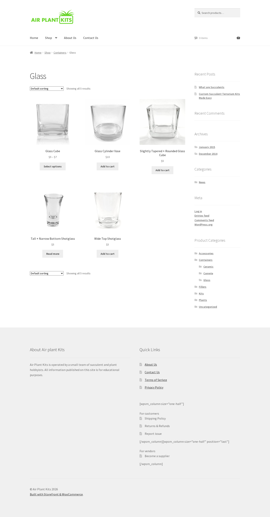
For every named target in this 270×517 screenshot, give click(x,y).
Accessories (206, 253)
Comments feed (204, 220)
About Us (70, 38)
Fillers (202, 287)
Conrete (208, 273)
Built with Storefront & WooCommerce (56, 494)
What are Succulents (211, 87)
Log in (198, 211)
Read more (52, 254)
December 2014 (208, 154)
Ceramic (208, 266)
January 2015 (207, 147)
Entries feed (201, 215)
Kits (201, 293)
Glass (206, 280)
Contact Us (90, 38)
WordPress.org (203, 224)
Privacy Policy (154, 387)
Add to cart (107, 166)
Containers (60, 52)
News (202, 182)
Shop (48, 38)
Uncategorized (208, 307)
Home (34, 38)
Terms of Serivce (156, 380)
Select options (53, 166)
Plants (203, 300)
